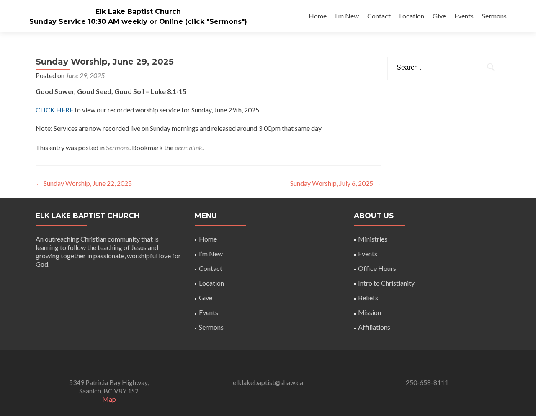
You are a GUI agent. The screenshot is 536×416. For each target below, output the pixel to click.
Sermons (494, 16)
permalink (188, 147)
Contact (379, 16)
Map (109, 399)
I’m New (347, 16)
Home (318, 16)
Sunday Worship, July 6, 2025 (335, 183)
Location (411, 16)
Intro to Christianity (386, 283)
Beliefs (368, 298)
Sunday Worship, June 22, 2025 (84, 183)
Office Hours (377, 268)
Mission (369, 312)
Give (439, 16)
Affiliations (374, 327)
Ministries (372, 239)
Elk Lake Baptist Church (138, 12)
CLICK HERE (54, 110)
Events (464, 16)
